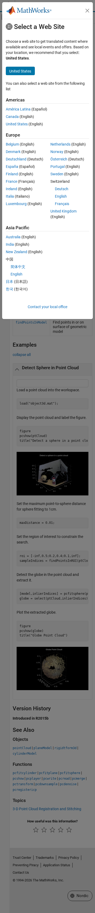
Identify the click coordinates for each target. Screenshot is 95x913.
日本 (9, 281)
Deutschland (16, 159)
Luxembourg (16, 204)
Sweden (56, 174)
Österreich (58, 159)
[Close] (87, 10)
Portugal (57, 166)
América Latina (18, 109)
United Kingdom (63, 211)
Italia (10, 196)
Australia (13, 237)
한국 (9, 289)
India (10, 244)
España (12, 166)
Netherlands (60, 144)
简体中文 (18, 267)
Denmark (13, 152)
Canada (12, 116)
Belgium (12, 144)
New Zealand (16, 252)
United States (17, 124)
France (11, 181)
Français (62, 204)
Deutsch (61, 189)
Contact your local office (47, 307)
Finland (12, 174)
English (61, 196)
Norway (56, 152)
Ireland (11, 189)
